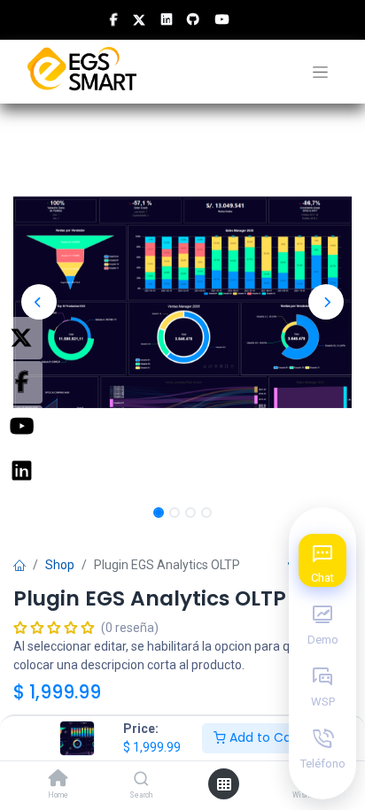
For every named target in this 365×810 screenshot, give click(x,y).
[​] (113, 19)
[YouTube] (21, 426)
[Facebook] (21, 382)
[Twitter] (21, 338)
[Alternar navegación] (320, 72)
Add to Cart (263, 737)
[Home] (58, 780)
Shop (59, 565)
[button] (38, 302)
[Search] (141, 780)
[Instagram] (21, 471)
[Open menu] (224, 784)
